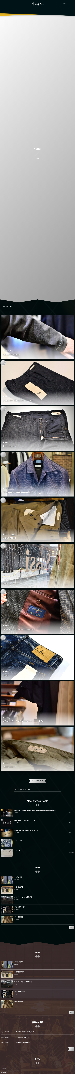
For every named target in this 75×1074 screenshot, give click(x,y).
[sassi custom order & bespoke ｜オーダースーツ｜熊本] (37, 3)
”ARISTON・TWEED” (22, 1042)
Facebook (3, 1068)
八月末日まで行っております (24, 1032)
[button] (69, 2)
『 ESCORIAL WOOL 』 (23, 1037)
